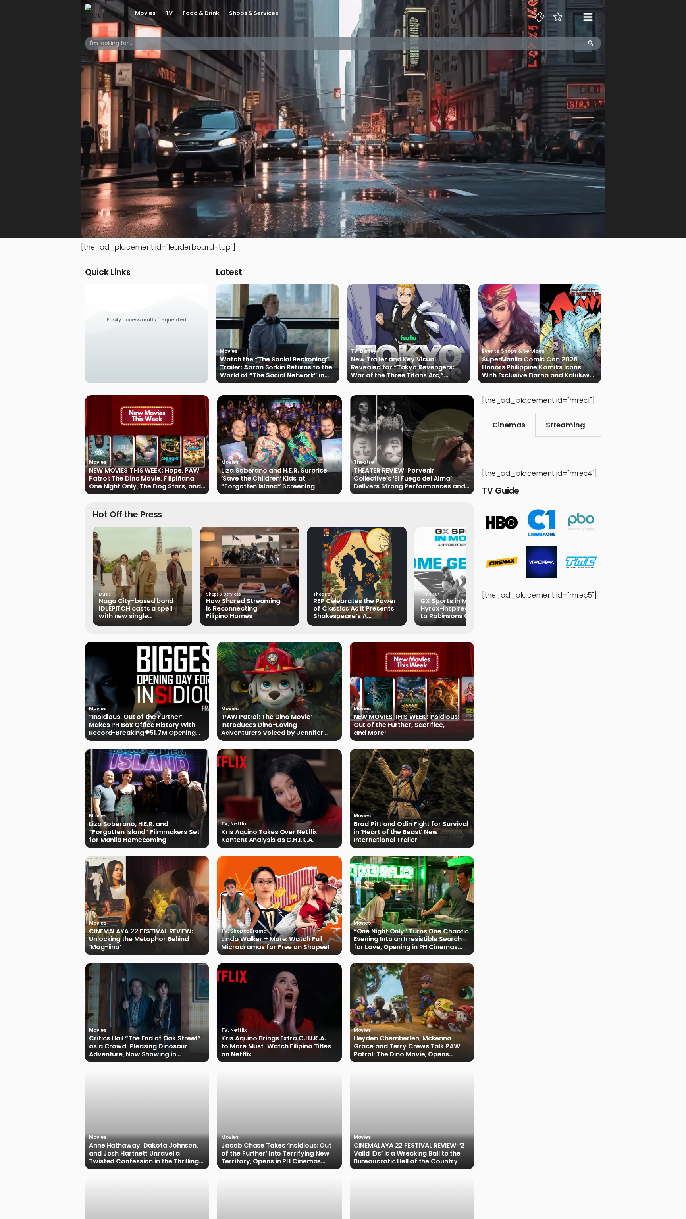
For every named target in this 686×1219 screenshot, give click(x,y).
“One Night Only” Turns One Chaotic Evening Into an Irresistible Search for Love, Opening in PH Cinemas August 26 (411, 939)
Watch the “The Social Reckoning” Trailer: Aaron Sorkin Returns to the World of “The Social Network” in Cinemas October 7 (276, 367)
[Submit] (590, 43)
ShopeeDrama (248, 930)
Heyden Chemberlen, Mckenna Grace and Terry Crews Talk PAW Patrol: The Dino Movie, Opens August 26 (407, 1046)
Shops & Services (253, 13)
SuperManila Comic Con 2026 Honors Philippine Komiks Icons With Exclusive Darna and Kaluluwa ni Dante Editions (538, 367)
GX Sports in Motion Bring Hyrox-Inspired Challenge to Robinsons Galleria (461, 608)
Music (105, 594)
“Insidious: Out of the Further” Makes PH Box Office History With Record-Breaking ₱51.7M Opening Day (142, 725)
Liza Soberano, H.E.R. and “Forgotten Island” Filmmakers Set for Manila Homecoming (144, 832)
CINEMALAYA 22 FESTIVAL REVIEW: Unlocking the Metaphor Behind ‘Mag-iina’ (141, 939)
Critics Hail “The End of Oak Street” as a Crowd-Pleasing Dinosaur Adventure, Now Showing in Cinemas (144, 1046)
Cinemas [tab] (508, 425)
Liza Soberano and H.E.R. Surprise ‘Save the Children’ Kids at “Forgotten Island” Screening (274, 478)
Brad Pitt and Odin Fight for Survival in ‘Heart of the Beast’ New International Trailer (411, 832)
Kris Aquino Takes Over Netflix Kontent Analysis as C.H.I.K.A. (269, 836)
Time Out (430, 594)
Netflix (238, 823)
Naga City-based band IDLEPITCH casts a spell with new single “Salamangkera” (136, 608)
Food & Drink (201, 13)
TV (169, 13)
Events (490, 351)
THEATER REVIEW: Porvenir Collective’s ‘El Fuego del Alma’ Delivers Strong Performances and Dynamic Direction (409, 478)
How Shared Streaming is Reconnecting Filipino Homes (243, 608)
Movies (145, 13)
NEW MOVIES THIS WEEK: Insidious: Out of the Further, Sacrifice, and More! (406, 725)
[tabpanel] (541, 448)
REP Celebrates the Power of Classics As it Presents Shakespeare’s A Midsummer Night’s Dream (356, 608)
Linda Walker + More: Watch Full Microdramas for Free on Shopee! (275, 943)
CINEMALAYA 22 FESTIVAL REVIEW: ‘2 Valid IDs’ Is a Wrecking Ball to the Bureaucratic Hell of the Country (409, 1153)
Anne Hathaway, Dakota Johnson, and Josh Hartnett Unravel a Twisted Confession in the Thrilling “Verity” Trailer (144, 1153)
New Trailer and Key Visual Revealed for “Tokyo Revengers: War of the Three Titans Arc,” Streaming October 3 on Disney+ (403, 367)
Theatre (364, 462)
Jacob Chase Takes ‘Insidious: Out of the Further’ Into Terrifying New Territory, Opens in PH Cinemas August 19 (276, 1153)
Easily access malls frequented (146, 319)
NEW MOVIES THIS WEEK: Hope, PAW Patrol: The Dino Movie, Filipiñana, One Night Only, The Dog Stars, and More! (145, 478)
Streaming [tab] (565, 425)
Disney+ (370, 351)
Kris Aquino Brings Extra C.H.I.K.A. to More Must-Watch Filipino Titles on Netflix (276, 1046)
